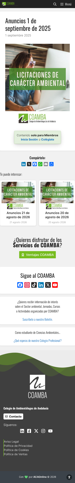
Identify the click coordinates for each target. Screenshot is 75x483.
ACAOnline (40, 476)
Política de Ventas (15, 454)
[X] (47, 285)
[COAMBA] (10, 4)
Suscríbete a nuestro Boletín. (37, 319)
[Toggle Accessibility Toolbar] (69, 477)
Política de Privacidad (18, 445)
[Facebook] (20, 285)
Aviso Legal (11, 441)
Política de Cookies (16, 450)
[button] (54, 4)
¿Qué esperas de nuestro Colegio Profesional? (38, 340)
